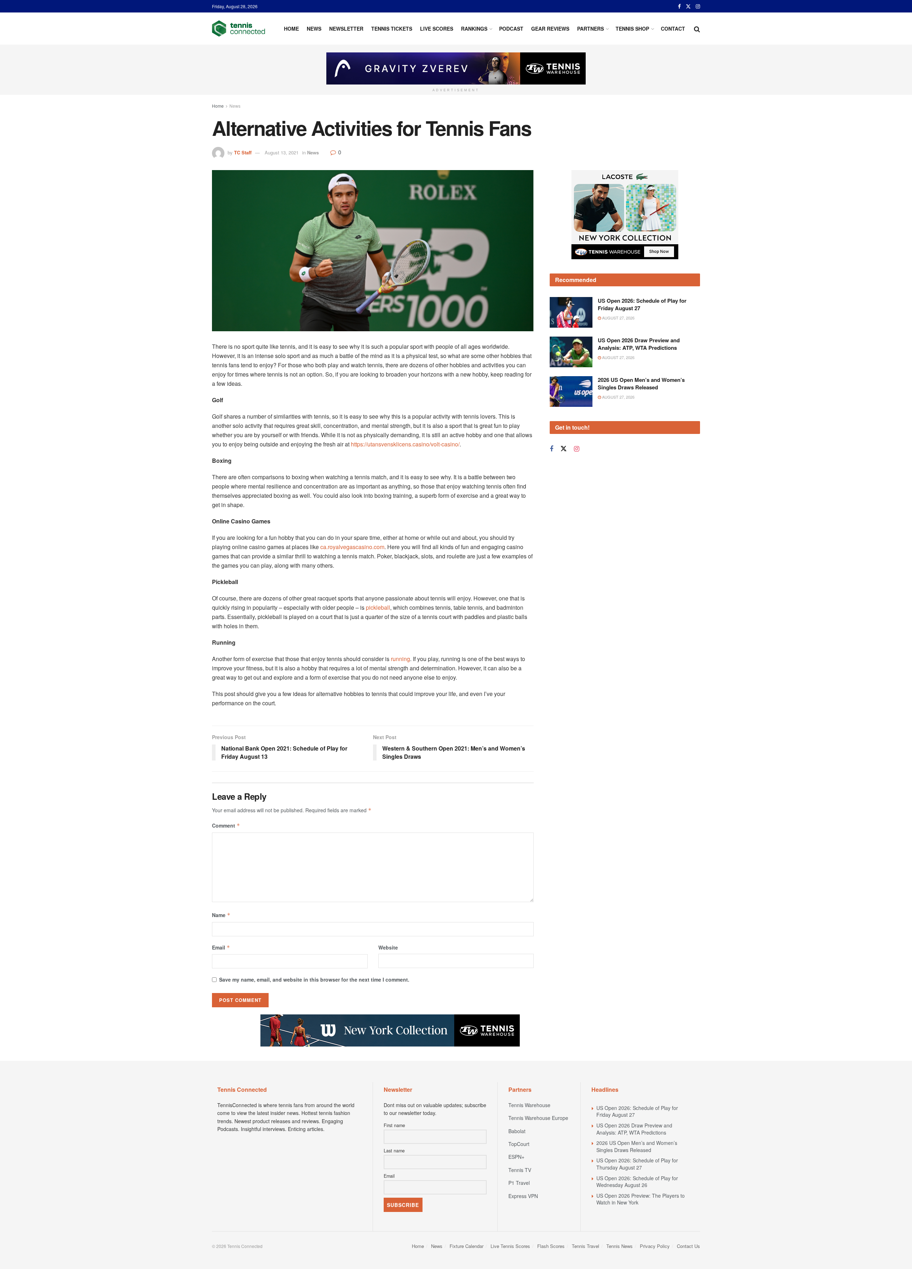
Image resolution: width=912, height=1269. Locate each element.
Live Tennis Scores (510, 1246)
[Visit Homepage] (238, 28)
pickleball (378, 607)
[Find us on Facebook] (679, 6)
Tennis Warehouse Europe (538, 1117)
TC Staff (243, 152)
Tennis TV (519, 1169)
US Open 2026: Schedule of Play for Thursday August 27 (637, 1164)
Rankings (474, 28)
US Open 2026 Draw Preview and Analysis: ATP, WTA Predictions (639, 380)
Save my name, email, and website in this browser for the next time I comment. (314, 979)
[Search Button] (697, 28)
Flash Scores (551, 1246)
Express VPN (523, 1195)
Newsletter (346, 28)
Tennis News (619, 1246)
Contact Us (688, 1246)
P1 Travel (519, 1182)
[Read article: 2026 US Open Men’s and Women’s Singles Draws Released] (571, 427)
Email (221, 947)
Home (291, 28)
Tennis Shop (632, 28)
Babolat (516, 1131)
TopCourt (518, 1143)
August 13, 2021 (282, 152)
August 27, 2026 (617, 354)
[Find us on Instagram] (698, 6)
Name (221, 915)
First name (394, 1125)
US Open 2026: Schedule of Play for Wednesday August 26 (637, 1182)
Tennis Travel (585, 1246)
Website (388, 947)
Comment (226, 825)
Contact (673, 28)
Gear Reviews (550, 28)
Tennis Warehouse (529, 1105)
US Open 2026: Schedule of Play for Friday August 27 (642, 340)
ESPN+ (516, 1156)
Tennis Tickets (391, 28)
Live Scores (436, 28)
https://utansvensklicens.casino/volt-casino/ (405, 444)
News (314, 28)
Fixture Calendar (466, 1246)
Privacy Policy (655, 1246)
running (400, 659)
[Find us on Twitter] (688, 6)
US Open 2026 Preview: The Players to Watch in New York (640, 1199)
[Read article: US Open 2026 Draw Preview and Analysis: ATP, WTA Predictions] (571, 388)
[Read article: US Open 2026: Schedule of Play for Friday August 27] (571, 348)
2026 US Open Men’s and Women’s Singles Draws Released (641, 419)
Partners (590, 28)
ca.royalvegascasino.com (352, 547)
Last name (394, 1150)
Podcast (511, 28)
